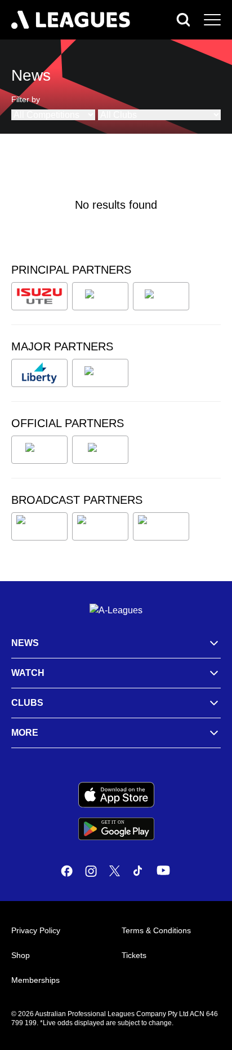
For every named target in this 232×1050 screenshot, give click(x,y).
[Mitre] (39, 449)
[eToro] (100, 372)
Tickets (134, 955)
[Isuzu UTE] (39, 296)
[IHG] (100, 449)
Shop (20, 955)
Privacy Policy (35, 930)
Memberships (35, 980)
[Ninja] (100, 296)
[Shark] (161, 296)
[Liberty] (39, 372)
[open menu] (212, 19)
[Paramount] (100, 526)
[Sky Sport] (161, 526)
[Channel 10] (39, 526)
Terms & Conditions (156, 930)
